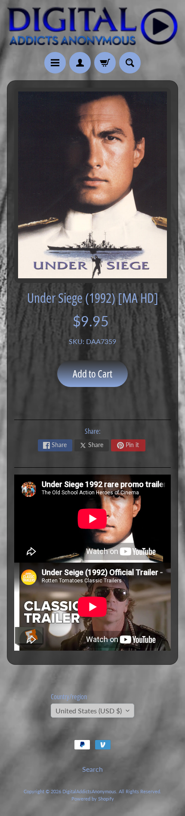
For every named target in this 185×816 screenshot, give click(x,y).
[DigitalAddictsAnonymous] (92, 26)
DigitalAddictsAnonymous (89, 791)
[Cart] (105, 62)
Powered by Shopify (92, 798)
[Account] (80, 62)
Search (92, 769)
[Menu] (55, 62)
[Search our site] (130, 62)
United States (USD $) (89, 710)
